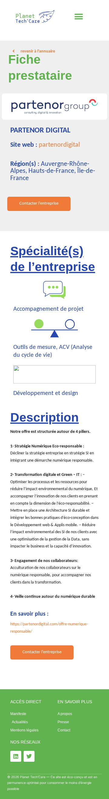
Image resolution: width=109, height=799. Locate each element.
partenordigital (59, 145)
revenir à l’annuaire (38, 51)
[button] (79, 17)
